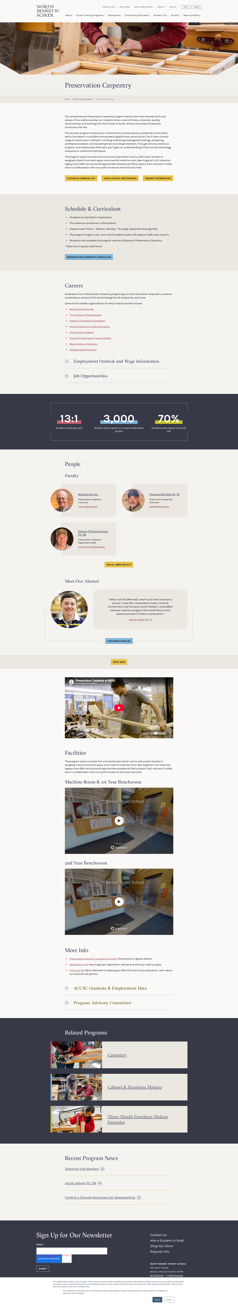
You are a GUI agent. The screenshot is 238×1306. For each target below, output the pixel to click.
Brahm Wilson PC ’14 (140, 619)
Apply (186, 7)
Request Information (158, 178)
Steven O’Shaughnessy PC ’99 (93, 533)
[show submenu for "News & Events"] (201, 15)
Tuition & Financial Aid (81, 178)
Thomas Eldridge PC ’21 (164, 494)
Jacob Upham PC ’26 (80, 1183)
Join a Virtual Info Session (120, 178)
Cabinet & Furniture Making (135, 1087)
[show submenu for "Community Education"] (150, 15)
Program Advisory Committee (102, 1002)
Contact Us (158, 1235)
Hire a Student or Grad (143, 7)
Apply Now (119, 662)
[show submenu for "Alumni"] (180, 15)
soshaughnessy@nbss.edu (91, 546)
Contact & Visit (108, 7)
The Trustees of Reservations (86, 314)
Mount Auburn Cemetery (83, 343)
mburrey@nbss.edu (88, 506)
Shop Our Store (161, 1246)
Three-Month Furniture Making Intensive (138, 1119)
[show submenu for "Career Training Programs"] (105, 15)
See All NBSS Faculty (119, 564)
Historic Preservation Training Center (90, 338)
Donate (196, 7)
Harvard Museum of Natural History (90, 326)
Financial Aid (77, 970)
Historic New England (82, 332)
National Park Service (82, 309)
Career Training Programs (83, 99)
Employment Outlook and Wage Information (116, 361)
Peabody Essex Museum (83, 349)
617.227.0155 (157, 1275)
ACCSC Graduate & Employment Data (110, 988)
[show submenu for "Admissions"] (122, 15)
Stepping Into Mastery (82, 1169)
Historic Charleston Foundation (87, 320)
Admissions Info (79, 964)
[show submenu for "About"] (73, 15)
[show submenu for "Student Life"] (168, 15)
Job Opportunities (90, 375)
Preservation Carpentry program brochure (93, 958)
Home (67, 99)
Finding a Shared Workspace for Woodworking (100, 1197)
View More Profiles (119, 641)
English (173, 7)
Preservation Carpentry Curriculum (89, 257)
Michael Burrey (88, 494)
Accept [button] (157, 1299)
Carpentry (117, 1055)
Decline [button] (169, 1299)
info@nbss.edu (175, 1275)
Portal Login (125, 7)
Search (160, 7)
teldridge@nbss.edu (159, 506)
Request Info (159, 1251)
